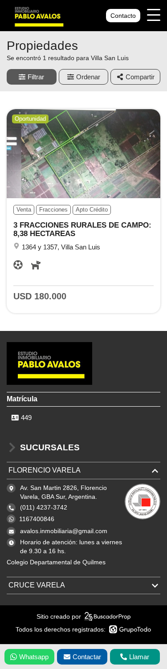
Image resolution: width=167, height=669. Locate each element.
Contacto (123, 15)
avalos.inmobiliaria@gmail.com (63, 530)
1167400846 (36, 518)
